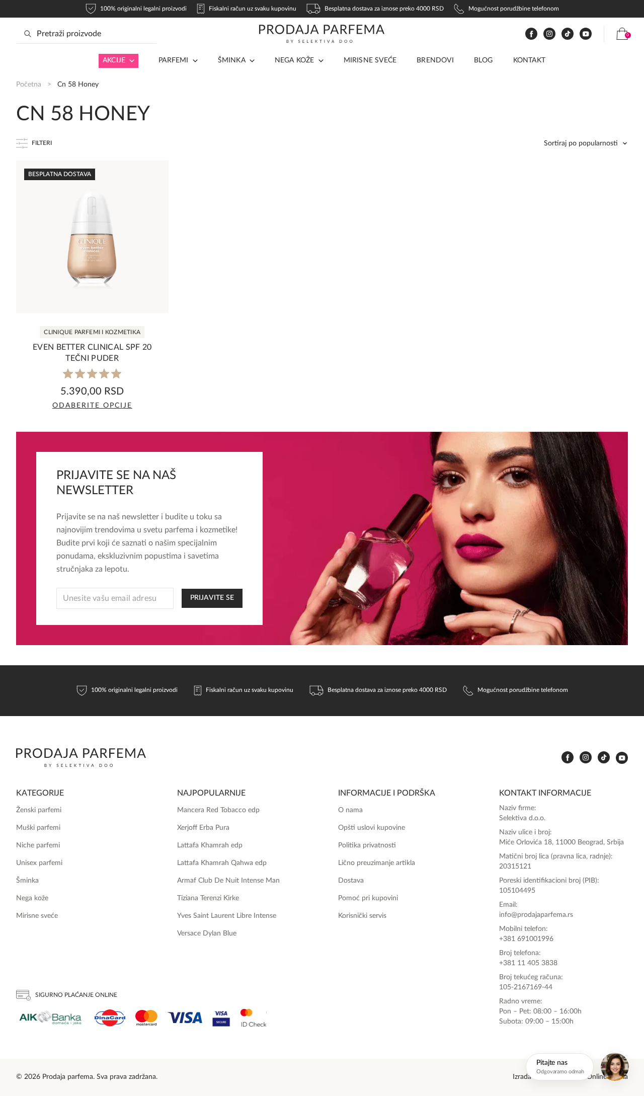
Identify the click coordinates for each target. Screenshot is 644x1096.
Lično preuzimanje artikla (376, 863)
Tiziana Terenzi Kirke (208, 898)
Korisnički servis (362, 915)
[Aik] (50, 1018)
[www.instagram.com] (549, 34)
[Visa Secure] (221, 1018)
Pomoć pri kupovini (368, 898)
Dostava (351, 880)
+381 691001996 (526, 939)
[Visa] (185, 1018)
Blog (483, 60)
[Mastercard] (146, 1018)
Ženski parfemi (38, 810)
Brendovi (435, 60)
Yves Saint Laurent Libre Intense (226, 915)
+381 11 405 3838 (528, 963)
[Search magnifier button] (27, 33)
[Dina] (110, 1018)
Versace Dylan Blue (206, 933)
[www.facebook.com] (531, 34)
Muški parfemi (38, 827)
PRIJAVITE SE (212, 597)
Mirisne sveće (370, 60)
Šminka (232, 60)
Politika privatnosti (367, 845)
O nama (350, 810)
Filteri (42, 143)
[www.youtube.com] (586, 34)
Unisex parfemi (39, 863)
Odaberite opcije (92, 405)
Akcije (114, 60)
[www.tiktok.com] (567, 34)
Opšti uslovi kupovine (371, 827)
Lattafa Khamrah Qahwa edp (222, 863)
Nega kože (294, 60)
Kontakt (529, 60)
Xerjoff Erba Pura (203, 827)
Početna (28, 84)
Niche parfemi (38, 845)
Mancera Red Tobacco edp (218, 810)
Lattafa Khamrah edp (210, 845)
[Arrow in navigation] (129, 61)
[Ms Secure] (253, 1018)
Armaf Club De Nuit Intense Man (228, 880)
